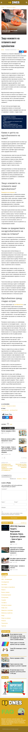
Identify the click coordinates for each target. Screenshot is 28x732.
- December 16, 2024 (7, 442)
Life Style (3, 576)
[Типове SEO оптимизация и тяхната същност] (5, 650)
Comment (4, 489)
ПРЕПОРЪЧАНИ (6, 631)
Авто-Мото (4, 584)
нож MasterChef (13, 410)
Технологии (4, 623)
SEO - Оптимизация (6, 579)
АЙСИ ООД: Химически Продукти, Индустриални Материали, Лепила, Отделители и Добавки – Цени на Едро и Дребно (17, 534)
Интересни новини (11, 406)
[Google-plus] (25, 52)
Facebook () (19, 478)
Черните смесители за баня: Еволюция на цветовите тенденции (18, 665)
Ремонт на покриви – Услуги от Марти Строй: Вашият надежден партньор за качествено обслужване (8, 449)
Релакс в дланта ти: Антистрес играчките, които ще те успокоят (17, 643)
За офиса (4, 602)
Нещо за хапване (6, 618)
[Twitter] (22, 52)
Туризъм (3, 625)
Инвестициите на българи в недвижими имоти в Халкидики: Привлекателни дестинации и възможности (17, 550)
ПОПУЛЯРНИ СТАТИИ (7, 523)
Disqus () (25, 478)
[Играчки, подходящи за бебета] (23, 433)
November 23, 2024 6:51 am (10, 49)
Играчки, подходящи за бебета (8, 431)
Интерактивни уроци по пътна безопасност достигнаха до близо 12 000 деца (18, 671)
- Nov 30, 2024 (15, 569)
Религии (3, 620)
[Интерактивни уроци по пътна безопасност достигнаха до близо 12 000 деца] (5, 671)
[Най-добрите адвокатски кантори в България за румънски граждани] (5, 561)
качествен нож (5, 410)
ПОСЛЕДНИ (5, 655)
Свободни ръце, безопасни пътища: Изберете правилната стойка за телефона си (7, 467)
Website (3, 507)
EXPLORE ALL (23, 522)
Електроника (4, 597)
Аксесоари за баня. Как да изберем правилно (21, 466)
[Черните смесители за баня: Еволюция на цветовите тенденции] (5, 665)
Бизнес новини (5, 592)
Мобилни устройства (6, 613)
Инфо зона (4, 607)
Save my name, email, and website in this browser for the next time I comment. (11, 514)
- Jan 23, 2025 (14, 562)
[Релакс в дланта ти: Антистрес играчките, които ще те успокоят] (5, 644)
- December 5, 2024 (7, 454)
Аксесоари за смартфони (8, 587)
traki (3, 49)
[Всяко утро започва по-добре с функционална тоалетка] (23, 441)
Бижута (3, 589)
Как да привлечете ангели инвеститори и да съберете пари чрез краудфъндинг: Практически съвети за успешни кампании (17, 636)
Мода (2, 615)
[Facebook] (20, 52)
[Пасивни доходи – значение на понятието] (5, 568)
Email (16, 502)
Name (3, 502)
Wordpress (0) (13, 478)
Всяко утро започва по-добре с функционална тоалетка (8, 440)
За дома (3, 406)
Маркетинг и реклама (7, 610)
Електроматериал (6, 595)
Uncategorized (5, 582)
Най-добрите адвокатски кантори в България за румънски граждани (18, 559)
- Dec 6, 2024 (14, 544)
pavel (2, 442)
